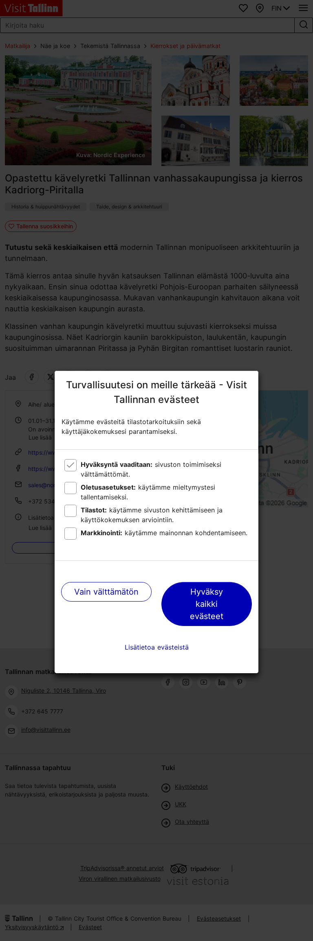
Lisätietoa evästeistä (157, 647)
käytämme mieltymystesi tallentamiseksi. (148, 492)
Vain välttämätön (106, 592)
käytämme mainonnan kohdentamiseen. (164, 533)
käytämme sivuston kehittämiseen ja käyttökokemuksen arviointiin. (152, 515)
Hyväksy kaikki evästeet (206, 604)
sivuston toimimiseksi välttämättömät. (151, 469)
